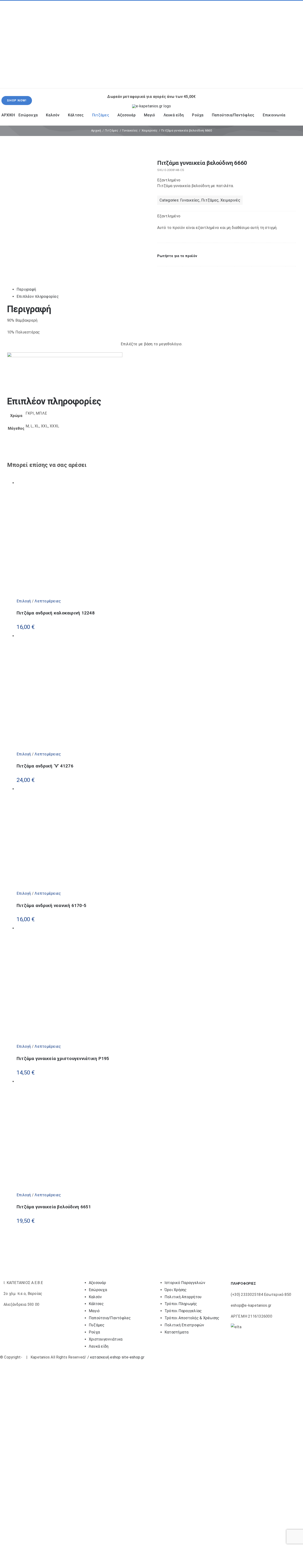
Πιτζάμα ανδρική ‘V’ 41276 (45, 766)
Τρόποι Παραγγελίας (183, 1311)
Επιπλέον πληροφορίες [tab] (38, 296)
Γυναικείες (189, 200)
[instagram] (16, 44)
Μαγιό (94, 1311)
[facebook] (8, 44)
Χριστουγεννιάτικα (105, 1339)
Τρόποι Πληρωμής (181, 1304)
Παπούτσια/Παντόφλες (110, 1318)
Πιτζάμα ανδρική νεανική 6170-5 (51, 905)
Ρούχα (94, 1332)
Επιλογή (24, 601)
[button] (177, 256)
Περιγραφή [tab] (26, 289)
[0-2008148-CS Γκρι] (75, 164)
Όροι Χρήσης (176, 1290)
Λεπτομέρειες (47, 601)
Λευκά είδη (98, 1346)
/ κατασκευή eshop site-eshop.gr (115, 1357)
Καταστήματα (177, 1332)
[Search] (242, 79)
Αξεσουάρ (97, 1282)
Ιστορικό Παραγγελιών (185, 1282)
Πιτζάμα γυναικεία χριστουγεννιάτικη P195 (63, 1058)
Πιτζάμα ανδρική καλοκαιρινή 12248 (56, 613)
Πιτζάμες (209, 200)
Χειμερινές (230, 200)
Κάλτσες (96, 1304)
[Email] (176, 271)
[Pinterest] (172, 271)
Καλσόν (95, 1297)
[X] (167, 271)
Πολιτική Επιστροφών (184, 1325)
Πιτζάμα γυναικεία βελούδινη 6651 (54, 1207)
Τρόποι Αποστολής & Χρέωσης (192, 1318)
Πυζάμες (97, 1325)
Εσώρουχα (98, 1290)
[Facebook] (161, 271)
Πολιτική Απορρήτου (183, 1297)
